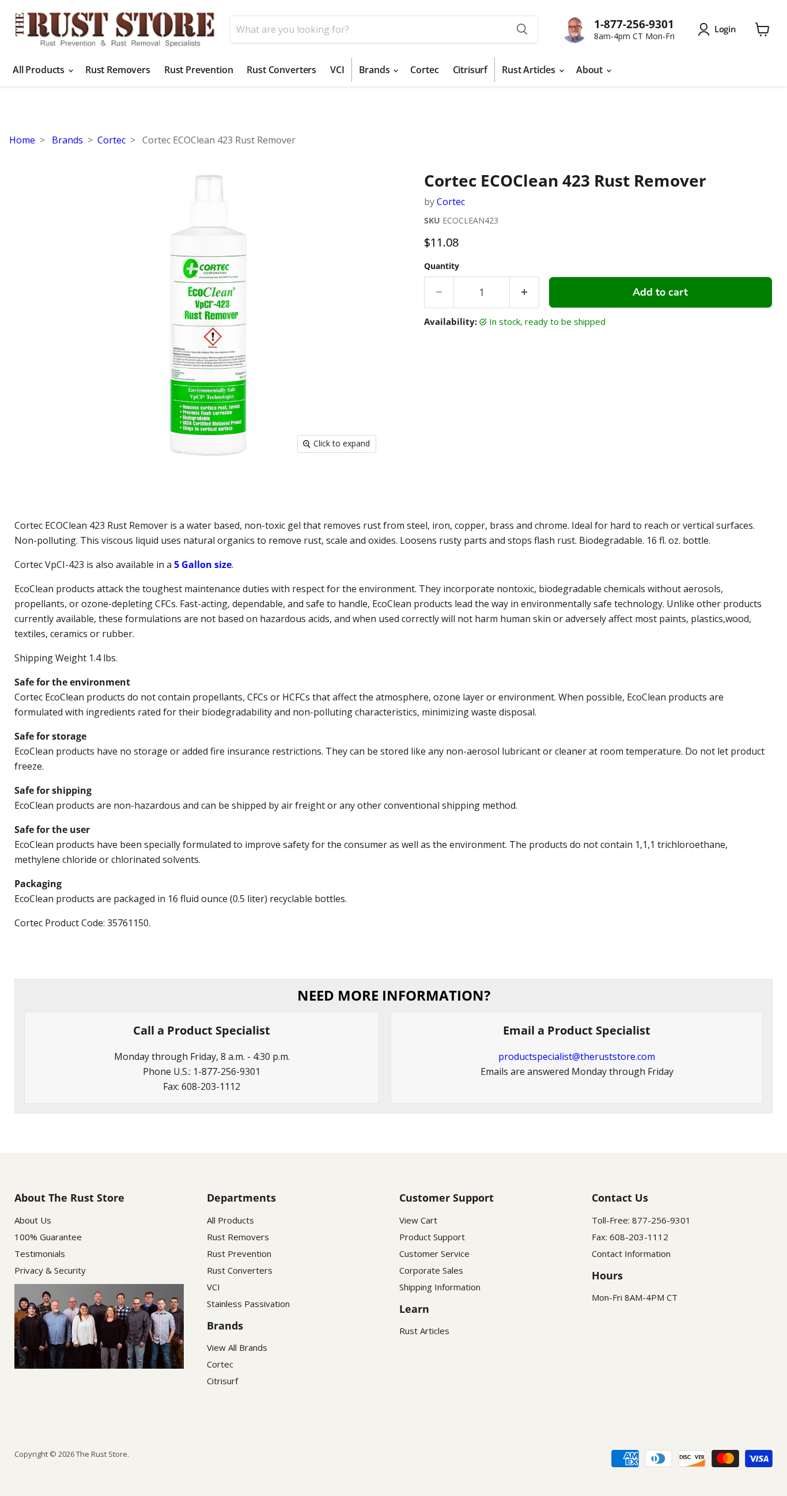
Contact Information (631, 1253)
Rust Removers (117, 69)
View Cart (418, 1220)
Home (22, 140)
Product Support (432, 1237)
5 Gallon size (203, 564)
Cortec (424, 69)
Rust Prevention (198, 69)
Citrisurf (470, 69)
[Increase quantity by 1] (524, 292)
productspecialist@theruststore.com (576, 1056)
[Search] (522, 29)
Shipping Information (439, 1287)
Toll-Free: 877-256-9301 (641, 1220)
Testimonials (39, 1253)
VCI (337, 69)
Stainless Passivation (248, 1303)
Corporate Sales (431, 1270)
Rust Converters (281, 69)
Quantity (441, 266)
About (590, 69)
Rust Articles (530, 69)
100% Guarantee (48, 1237)
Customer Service (434, 1253)
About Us (32, 1220)
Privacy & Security (50, 1270)
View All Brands (237, 1347)
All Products (40, 69)
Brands (375, 69)
